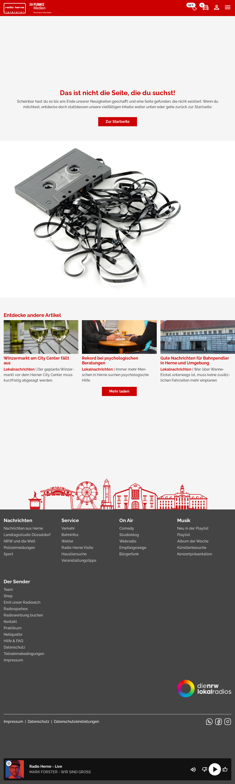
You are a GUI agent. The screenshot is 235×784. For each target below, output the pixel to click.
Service (70, 520)
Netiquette (13, 634)
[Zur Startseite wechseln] (15, 8)
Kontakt (10, 621)
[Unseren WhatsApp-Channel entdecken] (209, 721)
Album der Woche (192, 541)
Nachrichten (18, 520)
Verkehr (68, 528)
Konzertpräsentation (194, 554)
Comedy (126, 528)
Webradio (127, 541)
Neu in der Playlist (193, 528)
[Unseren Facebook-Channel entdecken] (218, 721)
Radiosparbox (16, 609)
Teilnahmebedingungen (24, 654)
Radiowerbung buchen (23, 615)
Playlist (183, 535)
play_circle (214, 769)
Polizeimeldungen (19, 547)
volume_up (193, 769)
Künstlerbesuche (191, 547)
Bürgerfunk (129, 554)
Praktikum (13, 628)
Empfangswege (132, 547)
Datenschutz (14, 647)
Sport (8, 554)
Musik (183, 520)
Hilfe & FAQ (13, 641)
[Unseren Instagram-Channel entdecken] (227, 721)
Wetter (67, 541)
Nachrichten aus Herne (23, 528)
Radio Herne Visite (77, 547)
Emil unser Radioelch (22, 602)
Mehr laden (119, 391)
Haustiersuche (74, 554)
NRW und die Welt (19, 541)
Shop (8, 596)
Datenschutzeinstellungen (76, 721)
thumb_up (225, 769)
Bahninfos (70, 535)
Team (8, 589)
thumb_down (204, 769)
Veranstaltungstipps (79, 560)
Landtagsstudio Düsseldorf (27, 535)
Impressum (13, 660)
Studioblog (129, 535)
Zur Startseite (118, 121)
